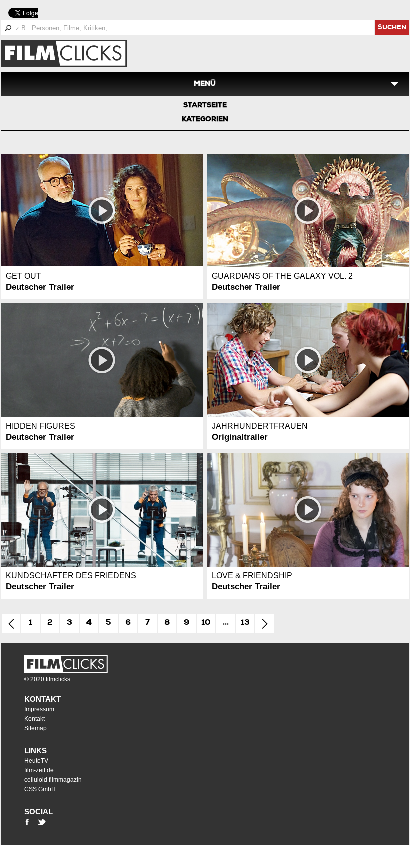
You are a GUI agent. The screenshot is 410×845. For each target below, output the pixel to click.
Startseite (205, 105)
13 (245, 623)
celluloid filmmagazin (53, 779)
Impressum (39, 709)
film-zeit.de (39, 770)
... (226, 623)
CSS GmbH (40, 789)
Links (35, 750)
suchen (392, 28)
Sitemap (35, 728)
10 (206, 623)
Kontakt (42, 699)
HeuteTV (36, 760)
